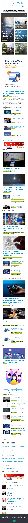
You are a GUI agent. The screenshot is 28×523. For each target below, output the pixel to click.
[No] (26, 518)
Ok (14, 521)
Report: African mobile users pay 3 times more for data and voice (13, 322)
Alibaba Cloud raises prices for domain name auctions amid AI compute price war (18, 120)
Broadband (5, 305)
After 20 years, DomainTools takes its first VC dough (13, 458)
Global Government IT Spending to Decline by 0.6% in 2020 (17, 197)
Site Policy (21, 3)
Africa (4, 3)
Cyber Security (16, 199)
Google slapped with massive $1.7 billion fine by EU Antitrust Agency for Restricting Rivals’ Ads (16, 500)
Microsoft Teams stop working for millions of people (14, 361)
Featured (17, 27)
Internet (12, 333)
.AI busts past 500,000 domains (9, 451)
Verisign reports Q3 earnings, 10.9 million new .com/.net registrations (20, 24)
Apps (15, 207)
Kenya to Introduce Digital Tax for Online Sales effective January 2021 (17, 425)
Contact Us (15, 3)
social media (15, 257)
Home (18, 1)
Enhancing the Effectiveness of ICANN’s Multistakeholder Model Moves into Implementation (20, 34)
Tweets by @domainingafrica (8, 468)
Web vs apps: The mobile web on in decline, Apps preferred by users (15, 513)
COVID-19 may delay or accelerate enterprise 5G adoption (16, 339)
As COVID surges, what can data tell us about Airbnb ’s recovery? (12, 391)
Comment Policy (7, 5)
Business (13, 135)
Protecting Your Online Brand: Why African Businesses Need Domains (14, 93)
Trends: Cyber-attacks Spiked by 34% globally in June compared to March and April (17, 270)
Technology (21, 201)
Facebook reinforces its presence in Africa (11, 169)
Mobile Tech (13, 342)
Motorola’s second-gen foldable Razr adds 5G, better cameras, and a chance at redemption (13, 301)
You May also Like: (11, 482)
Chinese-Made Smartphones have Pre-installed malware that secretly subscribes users (7, 47)
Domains (10, 96)
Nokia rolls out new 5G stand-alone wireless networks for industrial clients (17, 330)
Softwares (13, 201)
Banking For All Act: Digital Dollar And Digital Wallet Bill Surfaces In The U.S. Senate (20, 48)
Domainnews (5, 96)
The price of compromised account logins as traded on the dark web (13, 253)
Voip (21, 333)
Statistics (17, 201)
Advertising (9, 3)
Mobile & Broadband (12, 278)
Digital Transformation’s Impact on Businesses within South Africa (13, 189)
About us (19, 2)
